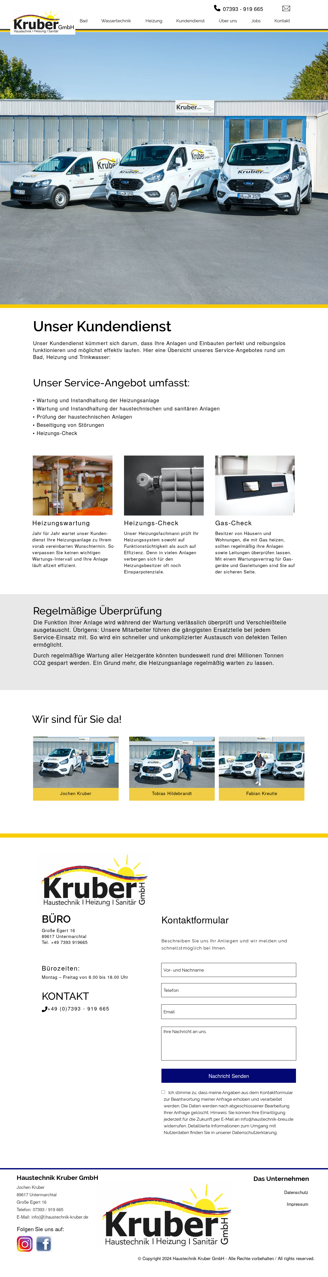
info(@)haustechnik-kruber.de (60, 1216)
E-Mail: (24, 1216)
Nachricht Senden (229, 1075)
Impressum (297, 1204)
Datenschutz (296, 1192)
